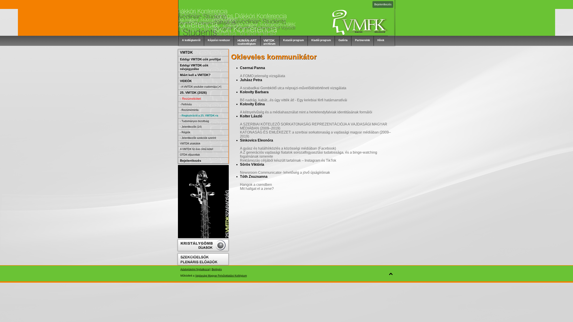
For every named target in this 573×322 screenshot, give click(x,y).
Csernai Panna (252, 68)
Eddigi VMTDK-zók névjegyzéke (194, 67)
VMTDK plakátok (190, 143)
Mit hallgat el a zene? (257, 189)
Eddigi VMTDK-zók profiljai (200, 59)
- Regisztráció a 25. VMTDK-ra (199, 115)
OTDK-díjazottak (190, 154)
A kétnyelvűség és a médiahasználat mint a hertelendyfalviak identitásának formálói (306, 112)
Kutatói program (293, 40)
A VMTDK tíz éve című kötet (196, 149)
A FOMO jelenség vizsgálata (262, 76)
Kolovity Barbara (254, 92)
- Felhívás (186, 104)
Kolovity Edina (252, 104)
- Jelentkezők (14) (191, 126)
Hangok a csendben (256, 184)
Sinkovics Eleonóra (256, 140)
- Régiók (185, 132)
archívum (269, 42)
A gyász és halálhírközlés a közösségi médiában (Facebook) (288, 148)
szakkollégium (247, 42)
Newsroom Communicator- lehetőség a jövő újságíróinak (285, 172)
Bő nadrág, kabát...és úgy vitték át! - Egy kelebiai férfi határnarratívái (293, 100)
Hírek (380, 40)
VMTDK (186, 52)
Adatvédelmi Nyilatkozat (195, 269)
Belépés (217, 269)
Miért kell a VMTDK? (195, 75)
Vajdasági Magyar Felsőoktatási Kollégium (221, 275)
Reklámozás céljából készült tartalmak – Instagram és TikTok (288, 160)
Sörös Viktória (252, 164)
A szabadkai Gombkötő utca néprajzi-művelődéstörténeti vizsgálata (293, 88)
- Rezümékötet (190, 98)
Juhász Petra (251, 80)
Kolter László (251, 116)
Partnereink (362, 40)
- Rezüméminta (189, 110)
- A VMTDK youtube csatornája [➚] (200, 86)
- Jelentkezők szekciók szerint (198, 138)
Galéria (343, 40)
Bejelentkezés (382, 4)
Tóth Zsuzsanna (253, 176)
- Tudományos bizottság (194, 121)
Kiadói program (321, 40)
